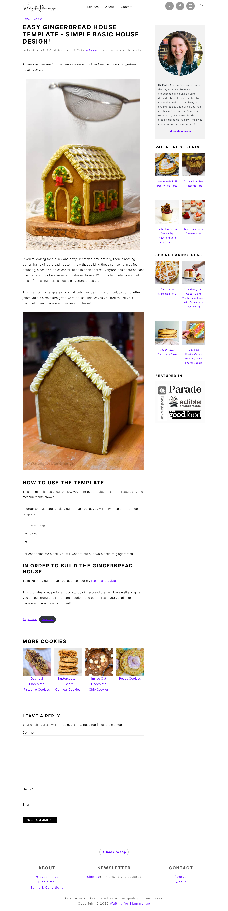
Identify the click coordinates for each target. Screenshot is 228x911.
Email (28, 804)
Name (28, 789)
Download (48, 619)
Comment (31, 732)
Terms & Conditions (47, 887)
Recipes (93, 7)
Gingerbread (30, 619)
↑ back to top (114, 852)
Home (26, 18)
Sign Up (93, 876)
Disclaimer (47, 882)
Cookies (37, 18)
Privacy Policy (47, 876)
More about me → (180, 131)
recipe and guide (103, 580)
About (109, 7)
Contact (127, 7)
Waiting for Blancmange (130, 903)
